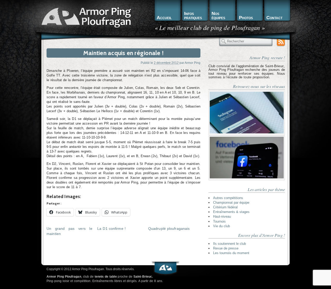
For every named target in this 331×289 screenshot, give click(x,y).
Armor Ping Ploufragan (85, 17)
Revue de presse (225, 248)
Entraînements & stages (231, 212)
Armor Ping (192, 62)
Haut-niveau (222, 216)
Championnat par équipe (231, 202)
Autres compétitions (228, 198)
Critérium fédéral (225, 207)
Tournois (219, 221)
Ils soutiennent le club (229, 244)
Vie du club (221, 226)
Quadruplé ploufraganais (169, 228)
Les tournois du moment (231, 253)
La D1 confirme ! (111, 228)
